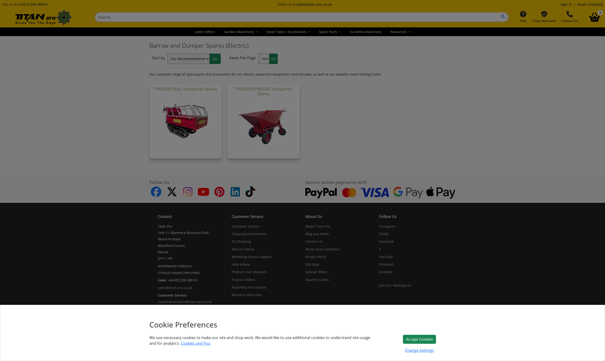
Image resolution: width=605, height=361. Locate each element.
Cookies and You (195, 343)
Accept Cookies (419, 339)
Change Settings (419, 350)
